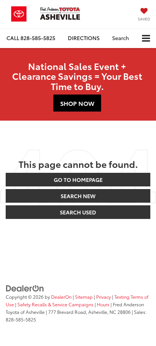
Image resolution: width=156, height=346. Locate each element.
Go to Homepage (78, 179)
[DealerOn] (25, 288)
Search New (78, 196)
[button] (31, 38)
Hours (103, 304)
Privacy (103, 296)
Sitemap (84, 296)
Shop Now (77, 103)
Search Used (78, 212)
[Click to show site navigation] (146, 38)
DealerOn (61, 296)
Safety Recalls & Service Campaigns (55, 304)
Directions (84, 38)
